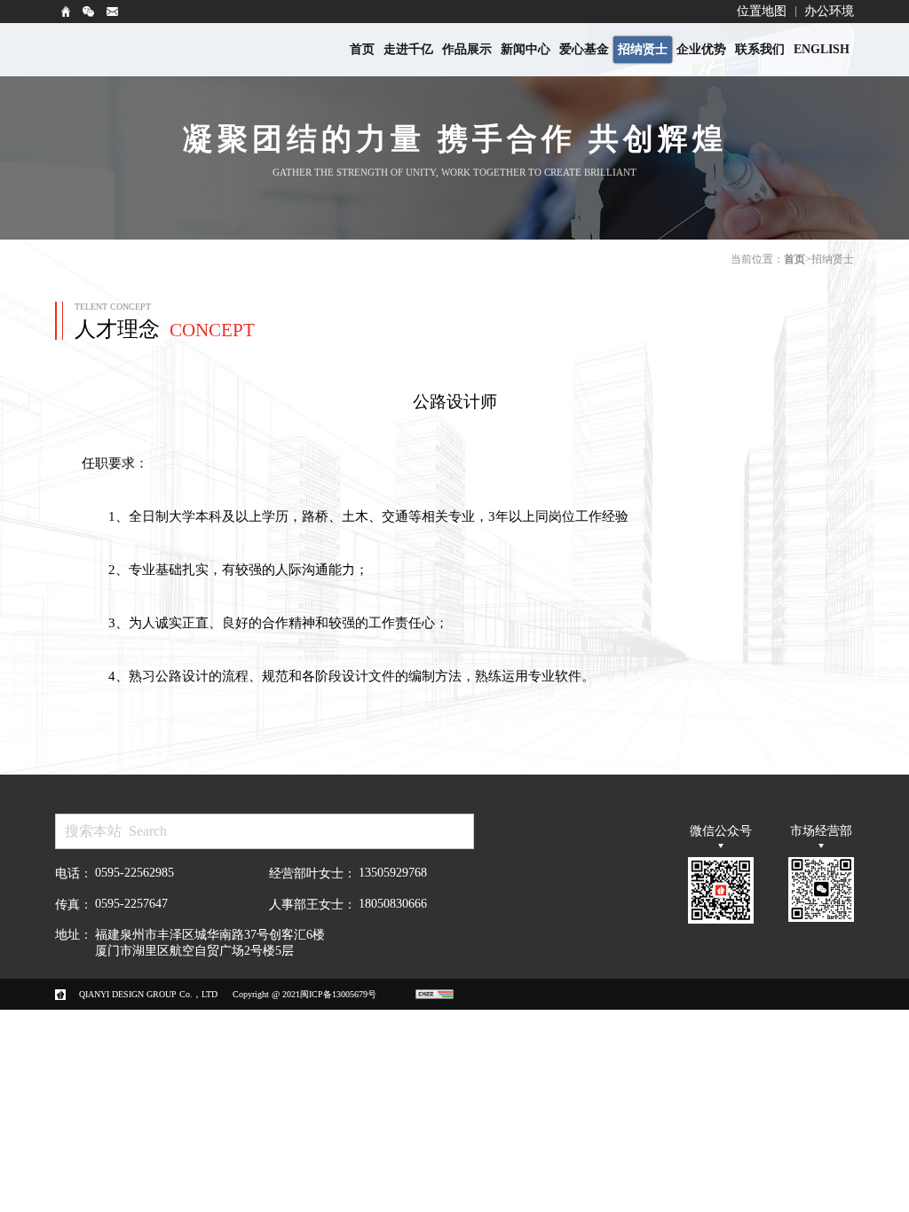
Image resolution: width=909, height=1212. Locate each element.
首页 (362, 49)
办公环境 (829, 11)
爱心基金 (584, 49)
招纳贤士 (643, 49)
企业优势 (701, 49)
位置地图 (761, 11)
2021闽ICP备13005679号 (329, 994)
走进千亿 (408, 49)
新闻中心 (525, 49)
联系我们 (760, 49)
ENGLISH (822, 49)
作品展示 (467, 49)
